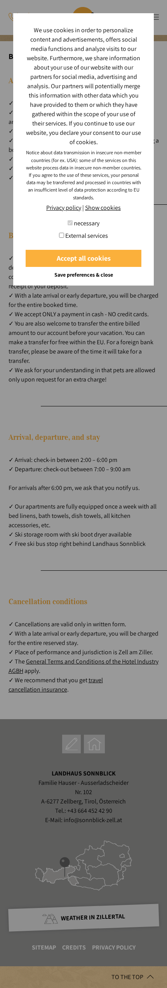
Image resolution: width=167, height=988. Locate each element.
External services (86, 236)
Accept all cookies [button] (84, 258)
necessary (86, 223)
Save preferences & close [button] (83, 274)
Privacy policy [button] (63, 208)
